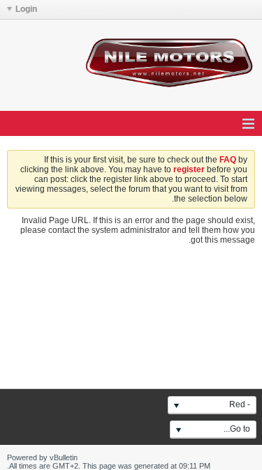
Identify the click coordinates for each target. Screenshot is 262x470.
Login (26, 9)
